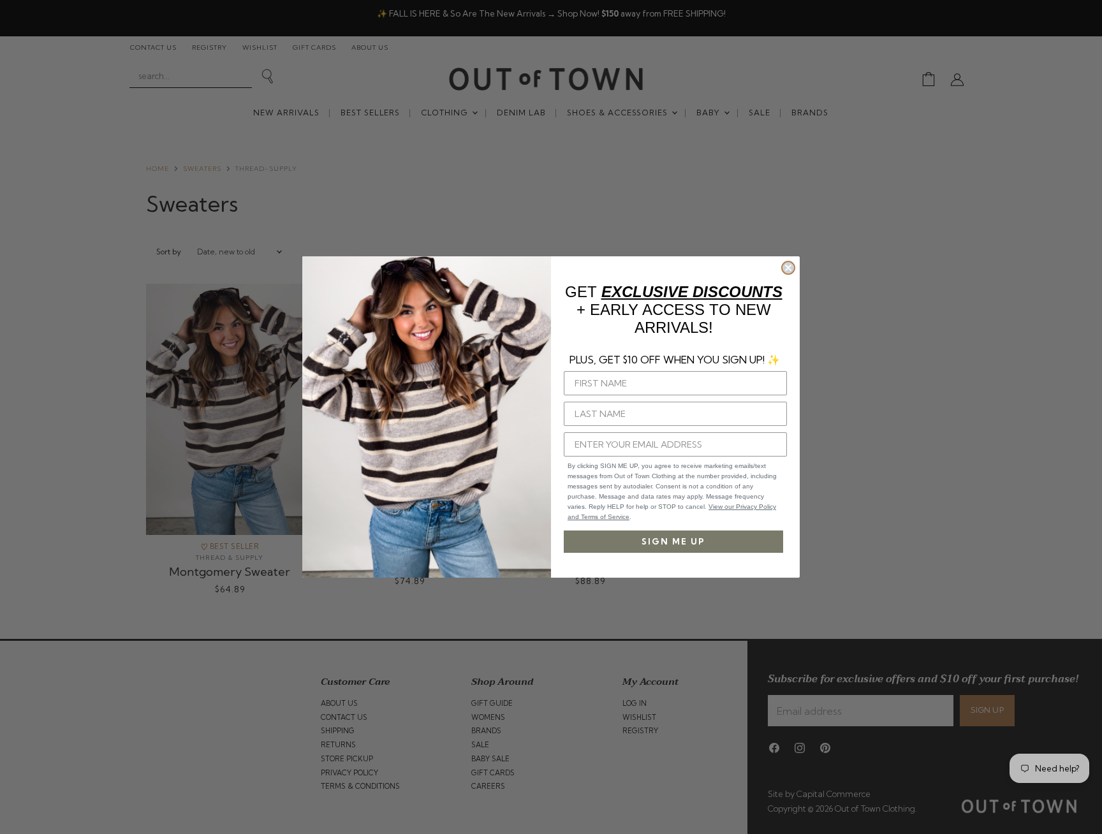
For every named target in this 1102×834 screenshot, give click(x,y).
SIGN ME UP (673, 541)
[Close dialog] (788, 267)
